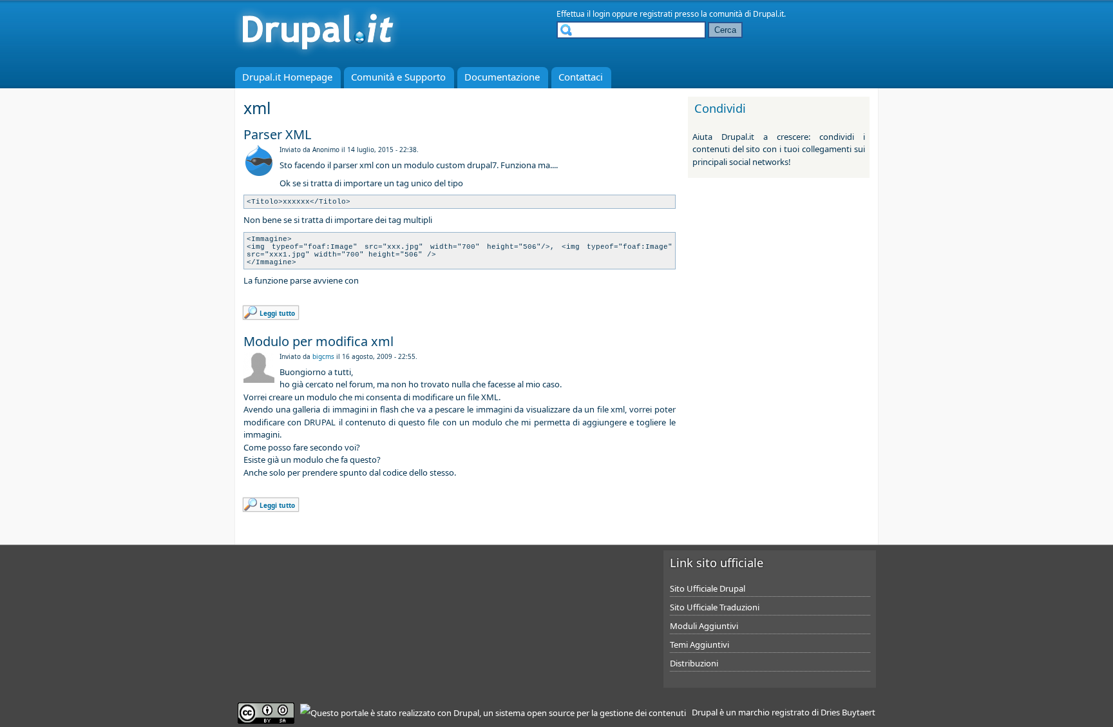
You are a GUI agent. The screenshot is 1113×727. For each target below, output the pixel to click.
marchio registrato (774, 712)
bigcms (323, 356)
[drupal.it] (317, 55)
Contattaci (580, 76)
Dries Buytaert (848, 712)
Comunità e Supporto (398, 76)
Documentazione (502, 76)
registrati (656, 13)
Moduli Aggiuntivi (704, 626)
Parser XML (277, 134)
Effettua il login (583, 13)
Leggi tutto (277, 313)
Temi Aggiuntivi (699, 644)
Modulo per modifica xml (318, 341)
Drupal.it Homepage (287, 76)
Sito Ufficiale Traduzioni (714, 607)
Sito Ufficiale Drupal (707, 588)
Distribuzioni (694, 663)
